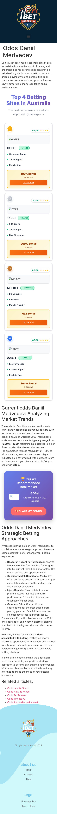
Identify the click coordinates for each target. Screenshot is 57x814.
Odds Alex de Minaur (18, 691)
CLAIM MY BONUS (30, 511)
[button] (28, 36)
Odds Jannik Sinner (18, 688)
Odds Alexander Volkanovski (23, 702)
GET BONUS (28, 182)
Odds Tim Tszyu (16, 698)
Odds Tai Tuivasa (16, 695)
